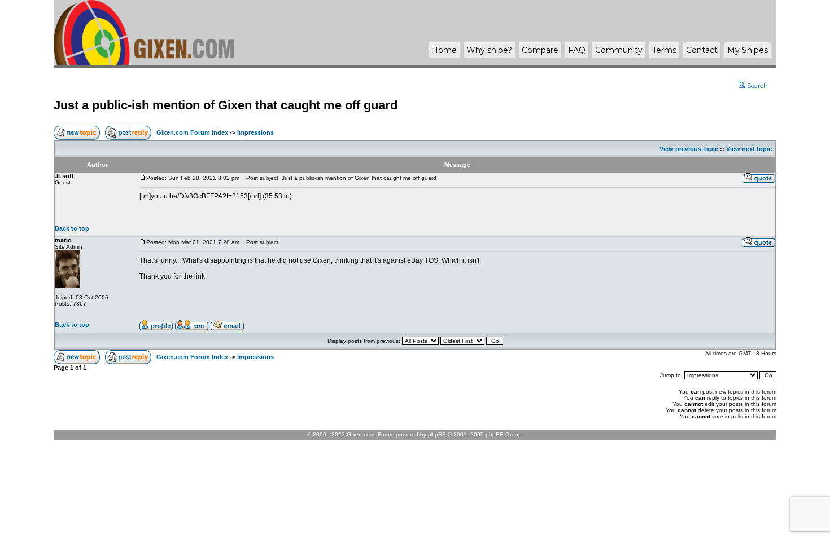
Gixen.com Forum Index (192, 132)
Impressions (255, 132)
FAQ (577, 50)
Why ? (489, 50)
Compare (540, 50)
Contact (702, 50)
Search (757, 86)
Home (444, 50)
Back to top (72, 228)
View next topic (749, 148)
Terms (664, 50)
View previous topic (688, 148)
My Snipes (747, 50)
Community (619, 50)
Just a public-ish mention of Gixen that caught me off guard (225, 105)
